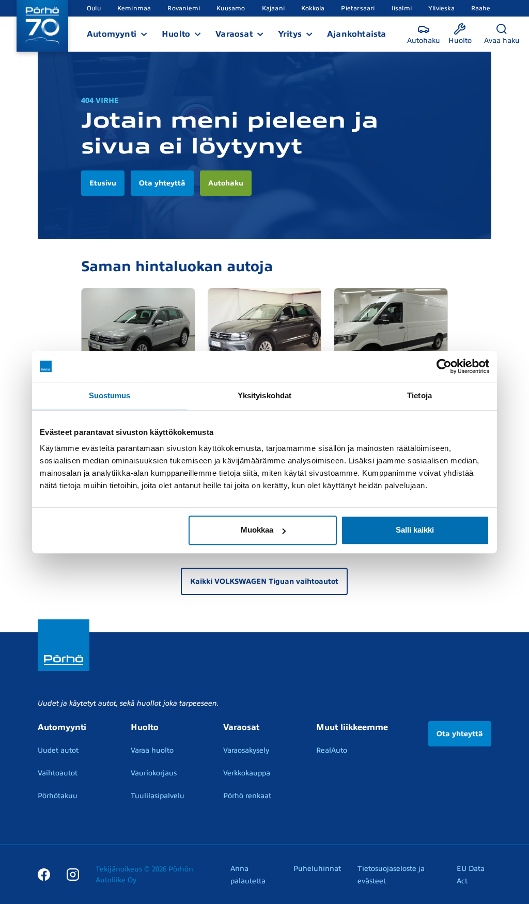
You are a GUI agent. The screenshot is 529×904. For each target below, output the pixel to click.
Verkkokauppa (246, 773)
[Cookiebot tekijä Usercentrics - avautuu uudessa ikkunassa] (444, 366)
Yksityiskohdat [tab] (264, 395)
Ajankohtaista (356, 34)
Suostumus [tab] (110, 395)
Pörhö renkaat (247, 796)
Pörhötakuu (57, 796)
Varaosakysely (246, 750)
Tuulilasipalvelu (157, 796)
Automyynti (111, 34)
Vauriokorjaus (154, 773)
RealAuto (331, 750)
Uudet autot (58, 750)
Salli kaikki (415, 529)
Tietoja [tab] (419, 395)
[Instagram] (73, 874)
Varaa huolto (152, 750)
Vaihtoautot (57, 773)
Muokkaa (257, 529)
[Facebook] (44, 874)
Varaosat (234, 34)
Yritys (290, 34)
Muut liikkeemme (352, 727)
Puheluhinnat (317, 868)
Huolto (176, 34)
